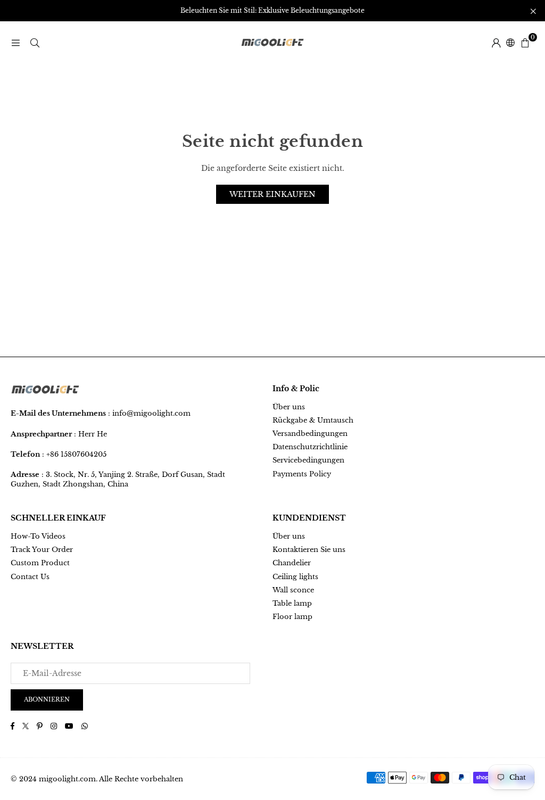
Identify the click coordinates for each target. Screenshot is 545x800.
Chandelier (291, 562)
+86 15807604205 (76, 454)
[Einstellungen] (496, 42)
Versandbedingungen (310, 433)
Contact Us (30, 576)
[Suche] (34, 42)
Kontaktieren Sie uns (308, 549)
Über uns (288, 406)
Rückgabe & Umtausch (312, 420)
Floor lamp (292, 616)
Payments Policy (301, 474)
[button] (524, 42)
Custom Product (40, 562)
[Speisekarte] (15, 42)
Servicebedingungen (308, 460)
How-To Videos (38, 536)
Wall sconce (293, 590)
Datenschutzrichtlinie (310, 446)
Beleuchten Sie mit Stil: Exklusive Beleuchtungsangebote (272, 10)
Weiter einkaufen (272, 194)
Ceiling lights (295, 576)
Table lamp (292, 603)
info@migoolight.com (151, 413)
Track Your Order (42, 549)
